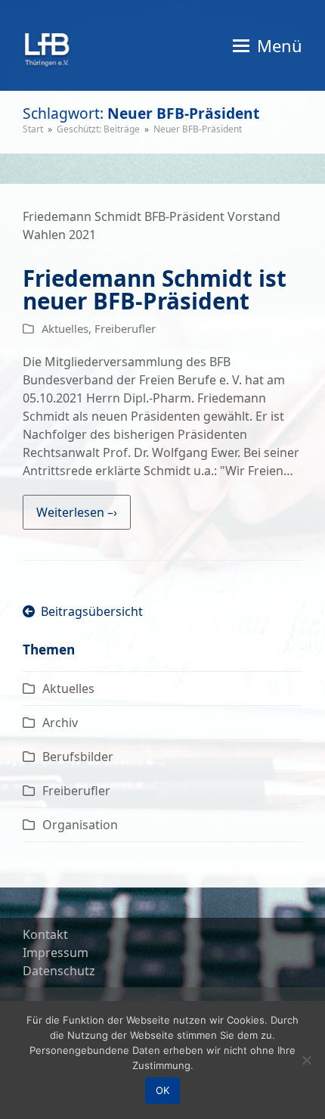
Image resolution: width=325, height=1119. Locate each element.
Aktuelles (65, 328)
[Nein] (306, 1060)
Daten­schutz (59, 970)
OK (162, 1090)
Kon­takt (45, 934)
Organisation (80, 824)
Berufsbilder (77, 756)
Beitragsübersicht (89, 611)
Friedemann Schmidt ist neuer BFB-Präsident (154, 289)
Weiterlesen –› (76, 512)
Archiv (60, 722)
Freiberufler (125, 328)
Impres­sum (55, 952)
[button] (267, 45)
